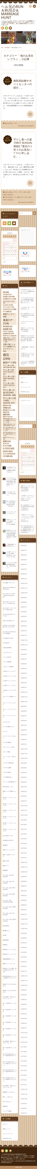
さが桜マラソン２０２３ (9, 680)
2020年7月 (24, 886)
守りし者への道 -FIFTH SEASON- (9, 372)
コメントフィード (26, 387)
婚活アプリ (6, 865)
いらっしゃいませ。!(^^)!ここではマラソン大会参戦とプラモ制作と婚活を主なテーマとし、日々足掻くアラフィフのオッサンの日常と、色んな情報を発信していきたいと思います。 (18, 1157)
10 (3, 247)
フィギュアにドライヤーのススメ (27, 322)
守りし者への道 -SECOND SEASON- (8, 901)
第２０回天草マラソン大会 (9, 1048)
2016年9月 (24, 1103)
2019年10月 (24, 928)
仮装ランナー (9, 315)
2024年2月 (24, 682)
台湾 (10, 331)
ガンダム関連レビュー (9, 726)
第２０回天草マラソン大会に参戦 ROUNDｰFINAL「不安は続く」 (27, 315)
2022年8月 (24, 768)
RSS (2, 28)
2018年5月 (24, 1009)
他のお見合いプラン (11, 123)
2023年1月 (24, 744)
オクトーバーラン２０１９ (9, 716)
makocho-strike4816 (27, 126)
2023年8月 (24, 711)
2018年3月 (24, 1018)
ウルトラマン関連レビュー (9, 697)
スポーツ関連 (6, 752)
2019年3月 (24, 962)
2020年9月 (24, 876)
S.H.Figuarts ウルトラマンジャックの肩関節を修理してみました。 (27, 291)
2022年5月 (24, 782)
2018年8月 (24, 995)
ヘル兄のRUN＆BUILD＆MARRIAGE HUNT (13, 1154)
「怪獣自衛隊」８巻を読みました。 (27, 347)
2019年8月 (24, 938)
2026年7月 (24, 550)
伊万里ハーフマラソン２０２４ (9, 830)
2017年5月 (24, 1066)
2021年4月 (24, 843)
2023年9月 (24, 706)
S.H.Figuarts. (6, 643)
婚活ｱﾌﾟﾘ (9, 362)
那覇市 (7, 441)
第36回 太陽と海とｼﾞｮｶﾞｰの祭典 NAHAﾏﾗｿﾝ (9, 424)
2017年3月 (24, 1075)
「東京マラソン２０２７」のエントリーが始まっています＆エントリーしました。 (27, 517)
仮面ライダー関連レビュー (9, 792)
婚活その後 (6, 861)
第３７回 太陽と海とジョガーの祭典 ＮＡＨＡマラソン (9, 429)
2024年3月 (24, 678)
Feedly (6, 28)
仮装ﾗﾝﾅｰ (8, 321)
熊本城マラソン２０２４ (9, 954)
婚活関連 (5, 870)
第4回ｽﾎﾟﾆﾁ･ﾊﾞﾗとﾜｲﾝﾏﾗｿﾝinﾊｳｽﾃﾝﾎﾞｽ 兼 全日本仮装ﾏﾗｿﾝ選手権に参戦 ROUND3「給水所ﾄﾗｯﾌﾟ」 (27, 339)
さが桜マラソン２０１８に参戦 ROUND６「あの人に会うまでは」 (27, 354)
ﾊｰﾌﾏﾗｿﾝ (8, 448)
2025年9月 (24, 597)
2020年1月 (24, 914)
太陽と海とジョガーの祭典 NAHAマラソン (9, 340)
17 (3, 251)
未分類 (4, 935)
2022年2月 (24, 796)
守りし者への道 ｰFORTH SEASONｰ (9, 920)
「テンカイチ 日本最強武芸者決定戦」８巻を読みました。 (28, 362)
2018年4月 (24, 1014)
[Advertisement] (28, 237)
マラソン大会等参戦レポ (9, 782)
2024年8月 (24, 654)
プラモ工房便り (7, 772)
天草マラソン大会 (9, 336)
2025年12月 (24, 583)
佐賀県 (7, 329)
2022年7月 (24, 772)
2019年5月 (24, 952)
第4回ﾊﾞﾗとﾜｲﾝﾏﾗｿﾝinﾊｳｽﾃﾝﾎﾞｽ (9, 985)
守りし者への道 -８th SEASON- (8, 914)
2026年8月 (24, 545)
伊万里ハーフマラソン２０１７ (9, 798)
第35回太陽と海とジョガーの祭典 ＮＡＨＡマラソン (9, 420)
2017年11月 (24, 1037)
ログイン (23, 377)
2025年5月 (24, 616)
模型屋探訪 (6, 940)
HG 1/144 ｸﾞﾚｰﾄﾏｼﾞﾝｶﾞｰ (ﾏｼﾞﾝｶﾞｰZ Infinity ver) (9, 602)
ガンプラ (5, 731)
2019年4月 (24, 957)
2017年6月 (24, 1061)
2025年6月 (24, 612)
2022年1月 (24, 801)
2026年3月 (24, 569)
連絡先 (10, 28)
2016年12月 (24, 1089)
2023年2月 (24, 739)
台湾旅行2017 (8, 333)
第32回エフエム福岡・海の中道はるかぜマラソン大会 (9, 970)
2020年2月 (24, 909)
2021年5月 (24, 838)
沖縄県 (7, 408)
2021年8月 (24, 824)
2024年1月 (24, 687)
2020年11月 (24, 867)
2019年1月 (24, 971)
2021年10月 (24, 815)
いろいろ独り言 (7, 657)
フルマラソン (9, 309)
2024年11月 (24, 645)
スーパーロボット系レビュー (9, 757)
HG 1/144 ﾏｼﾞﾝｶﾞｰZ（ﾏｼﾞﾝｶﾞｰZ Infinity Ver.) (10, 608)
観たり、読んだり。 (8, 1097)
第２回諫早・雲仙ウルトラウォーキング (9, 1042)
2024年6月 (24, 664)
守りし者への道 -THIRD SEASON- (9, 400)
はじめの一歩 (8, 305)
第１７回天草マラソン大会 (9, 1029)
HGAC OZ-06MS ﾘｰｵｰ (9, 620)
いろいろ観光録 (7, 662)
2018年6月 (24, 1004)
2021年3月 (24, 848)
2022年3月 (24, 791)
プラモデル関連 (7, 767)
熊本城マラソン (9, 410)
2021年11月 (24, 810)
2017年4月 (24, 1070)
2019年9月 (24, 933)
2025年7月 (24, 607)
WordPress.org (25, 392)
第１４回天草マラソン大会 (9, 1023)
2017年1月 (24, 1084)
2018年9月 (24, 990)
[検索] (30, 6)
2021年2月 (24, 853)
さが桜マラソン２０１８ (9, 676)
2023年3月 (24, 734)
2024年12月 (24, 640)
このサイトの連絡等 (8, 666)
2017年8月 (24, 1051)
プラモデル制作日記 (8, 763)
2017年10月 (24, 1042)
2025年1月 (24, 635)
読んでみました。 (8, 1101)
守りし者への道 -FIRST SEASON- (9, 378)
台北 (5, 331)
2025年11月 (24, 588)
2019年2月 (24, 966)
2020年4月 (24, 900)
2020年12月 (24, 862)
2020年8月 (24, 881)
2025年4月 (24, 621)
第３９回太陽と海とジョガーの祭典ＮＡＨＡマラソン (9, 1079)
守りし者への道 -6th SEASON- (9, 366)
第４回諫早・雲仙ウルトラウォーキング (9, 1086)
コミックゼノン (8, 307)
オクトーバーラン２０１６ (9, 703)
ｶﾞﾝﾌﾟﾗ (7, 446)
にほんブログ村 (25, 256)
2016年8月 (24, 1108)
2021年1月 (24, 857)
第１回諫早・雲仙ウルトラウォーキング (9, 997)
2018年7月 (24, 999)
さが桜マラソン (9, 299)
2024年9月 (24, 649)
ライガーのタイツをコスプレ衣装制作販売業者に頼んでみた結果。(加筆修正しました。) (27, 300)
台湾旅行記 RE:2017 (8, 840)
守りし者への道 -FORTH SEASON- (9, 385)
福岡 (6, 414)
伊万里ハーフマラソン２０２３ (9, 823)
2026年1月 (24, 578)
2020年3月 (24, 905)
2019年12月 (24, 919)
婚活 (18, 197)
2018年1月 (24, 1028)
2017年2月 (24, 1080)
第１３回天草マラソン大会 (9, 1016)
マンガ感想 (7, 311)
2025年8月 (24, 602)
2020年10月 (24, 872)
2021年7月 (24, 829)
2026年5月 (24, 560)
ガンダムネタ (6, 722)
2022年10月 (24, 758)
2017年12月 (24, 1032)
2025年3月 (24, 626)
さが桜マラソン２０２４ (9, 685)
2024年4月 (24, 673)
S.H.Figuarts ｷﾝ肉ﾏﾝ (8, 638)
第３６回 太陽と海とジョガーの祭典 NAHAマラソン (10, 1055)
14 (11, 247)
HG (6, 292)
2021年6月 (24, 834)
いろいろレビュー (8, 652)
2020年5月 (24, 895)
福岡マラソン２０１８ (9, 963)
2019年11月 (24, 924)
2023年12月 (24, 692)
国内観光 (5, 845)
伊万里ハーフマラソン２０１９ (9, 811)
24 (3, 254)
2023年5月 (24, 725)
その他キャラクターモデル (9, 691)
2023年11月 (24, 697)
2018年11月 (24, 980)
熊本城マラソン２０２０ (9, 949)
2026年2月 (24, 574)
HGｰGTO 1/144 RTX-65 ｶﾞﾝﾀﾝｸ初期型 (9, 632)
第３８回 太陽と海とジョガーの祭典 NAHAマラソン (9, 434)
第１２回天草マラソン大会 (9, 1010)
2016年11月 (24, 1094)
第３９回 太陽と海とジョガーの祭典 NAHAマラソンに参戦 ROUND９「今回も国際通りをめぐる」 (28, 528)
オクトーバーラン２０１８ (9, 710)
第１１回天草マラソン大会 (9, 1004)
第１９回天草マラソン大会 (9, 1035)
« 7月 (4, 262)
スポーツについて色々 (9, 747)
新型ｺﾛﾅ (7, 405)
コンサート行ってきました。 (9, 736)
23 (15, 251)
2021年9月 (24, 820)
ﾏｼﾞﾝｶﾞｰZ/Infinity (9, 454)
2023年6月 (24, 720)
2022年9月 (24, 763)
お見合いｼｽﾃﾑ (8, 296)
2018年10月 (24, 985)
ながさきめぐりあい (9, 302)
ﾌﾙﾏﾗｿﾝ (8, 451)
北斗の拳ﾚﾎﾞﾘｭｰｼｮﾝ (8, 835)
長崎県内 (5, 1106)
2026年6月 (24, 555)
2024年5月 (24, 668)
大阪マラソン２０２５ (9, 850)
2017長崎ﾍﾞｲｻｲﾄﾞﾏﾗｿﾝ (9, 583)
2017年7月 (24, 1056)
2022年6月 (24, 777)
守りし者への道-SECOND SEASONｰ (9, 392)
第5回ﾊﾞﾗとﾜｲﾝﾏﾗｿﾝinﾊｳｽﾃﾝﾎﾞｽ (9, 991)
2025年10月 (24, 593)
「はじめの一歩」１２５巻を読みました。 (27, 308)
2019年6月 (24, 947)
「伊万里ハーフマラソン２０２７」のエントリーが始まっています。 (27, 497)
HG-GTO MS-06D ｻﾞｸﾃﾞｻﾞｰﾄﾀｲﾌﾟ (9, 615)
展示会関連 (6, 926)
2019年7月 (24, 943)
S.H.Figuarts (7, 294)
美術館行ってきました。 (9, 1092)
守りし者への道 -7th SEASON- (8, 882)
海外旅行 (5, 944)
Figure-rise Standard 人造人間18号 (9, 588)
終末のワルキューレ (8, 438)
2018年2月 (24, 1023)
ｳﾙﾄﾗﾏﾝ (6, 443)
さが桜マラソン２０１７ (9, 671)
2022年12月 (24, 749)
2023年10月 (24, 701)
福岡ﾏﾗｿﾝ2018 (7, 416)
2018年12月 (24, 976)
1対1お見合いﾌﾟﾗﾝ (11, 197)
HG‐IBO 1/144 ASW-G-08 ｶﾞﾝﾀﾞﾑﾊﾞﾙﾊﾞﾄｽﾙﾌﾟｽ (9, 626)
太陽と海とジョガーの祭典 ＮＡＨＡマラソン (9, 347)
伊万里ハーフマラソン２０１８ (9, 804)
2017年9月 (24, 1047)
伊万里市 (7, 326)
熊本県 (6, 412)
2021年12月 (24, 805)
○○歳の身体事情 (7, 647)
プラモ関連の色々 (8, 777)
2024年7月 (24, 659)
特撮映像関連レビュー (9, 959)
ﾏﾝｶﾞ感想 (7, 456)
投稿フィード (24, 382)
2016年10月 (24, 1099)
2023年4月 (24, 730)
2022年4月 (24, 786)
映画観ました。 (7, 930)
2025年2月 (24, 630)
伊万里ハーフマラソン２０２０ (9, 817)
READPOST (30, 114)
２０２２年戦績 (7, 1111)
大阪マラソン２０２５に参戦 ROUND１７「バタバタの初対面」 (27, 329)
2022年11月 (24, 753)
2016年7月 (24, 1113)
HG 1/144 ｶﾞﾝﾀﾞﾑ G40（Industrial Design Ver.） (9, 595)
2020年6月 (24, 891)
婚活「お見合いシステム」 (9, 855)
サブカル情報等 (7, 742)
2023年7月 (24, 716)
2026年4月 (24, 564)
